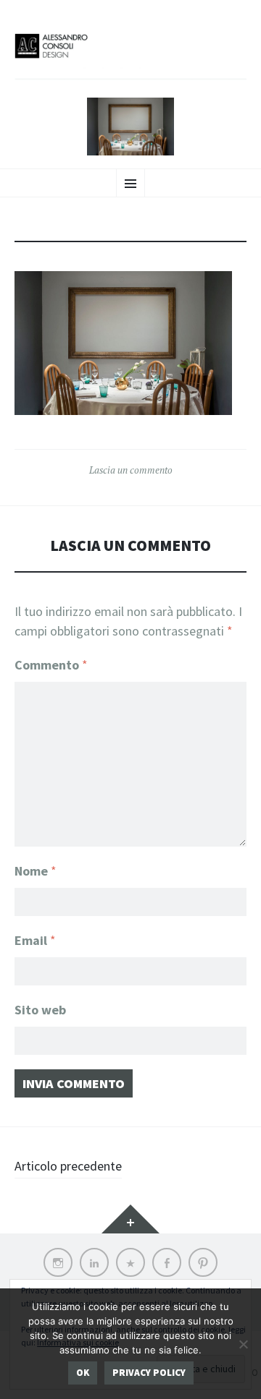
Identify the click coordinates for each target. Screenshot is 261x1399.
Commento (51, 664)
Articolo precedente (68, 1166)
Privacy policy (149, 1372)
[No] (243, 1344)
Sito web (40, 1009)
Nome (35, 871)
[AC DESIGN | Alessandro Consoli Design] (130, 55)
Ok (82, 1372)
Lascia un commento (131, 469)
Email (35, 940)
